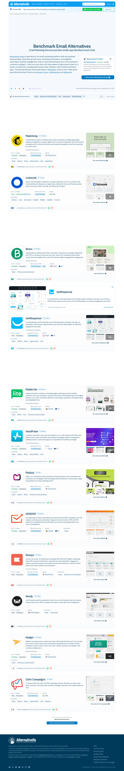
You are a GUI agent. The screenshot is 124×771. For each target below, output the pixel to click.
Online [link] (36, 96)
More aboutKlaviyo (99, 579)
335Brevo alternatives (31, 260)
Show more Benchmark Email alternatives (62, 723)
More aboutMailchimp (99, 160)
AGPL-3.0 (27, 194)
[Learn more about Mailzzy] (17, 477)
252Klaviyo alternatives (31, 569)
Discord (60, 755)
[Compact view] (103, 96)
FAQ (95, 746)
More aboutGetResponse (99, 343)
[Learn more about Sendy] (17, 601)
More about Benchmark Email (97, 77)
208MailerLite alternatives (32, 403)
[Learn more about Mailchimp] (17, 140)
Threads (16, 757)
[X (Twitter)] (13, 767)
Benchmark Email (17, 56)
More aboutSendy (99, 621)
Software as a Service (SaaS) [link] (48, 96)
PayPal (78, 757)
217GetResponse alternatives (33, 330)
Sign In (109, 4)
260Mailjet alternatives (31, 651)
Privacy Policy (99, 751)
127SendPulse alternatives (32, 443)
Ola (21, 748)
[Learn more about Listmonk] (17, 182)
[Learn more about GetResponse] (17, 323)
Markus (27, 748)
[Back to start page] (20, 4)
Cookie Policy (98, 754)
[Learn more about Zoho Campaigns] (17, 684)
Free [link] (59, 96)
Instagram (22, 757)
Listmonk (39, 72)
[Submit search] (84, 4)
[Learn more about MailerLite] (17, 394)
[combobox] (93, 4)
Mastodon (85, 755)
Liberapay (71, 757)
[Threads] (23, 767)
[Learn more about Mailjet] (17, 642)
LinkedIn (29, 757)
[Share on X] (15, 88)
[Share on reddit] (19, 88)
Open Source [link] (66, 96)
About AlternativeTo (101, 757)
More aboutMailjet (99, 662)
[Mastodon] (16, 767)
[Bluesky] (19, 767)
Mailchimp (52, 69)
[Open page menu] (113, 4)
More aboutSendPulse (99, 456)
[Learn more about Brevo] (17, 253)
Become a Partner (100, 760)
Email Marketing (35, 155)
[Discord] (9, 767)
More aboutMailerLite (99, 414)
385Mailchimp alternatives (32, 149)
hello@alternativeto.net (46, 755)
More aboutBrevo (99, 273)
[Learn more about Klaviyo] (17, 560)
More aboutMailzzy (99, 497)
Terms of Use (99, 749)
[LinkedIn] (29, 767)
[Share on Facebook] (11, 88)
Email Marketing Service (90, 62)
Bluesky (11, 757)
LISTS (65, 4)
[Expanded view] (101, 96)
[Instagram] (26, 767)
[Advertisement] (62, 28)
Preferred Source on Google (104, 762)
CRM (44, 266)
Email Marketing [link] (76, 96)
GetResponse (54, 72)
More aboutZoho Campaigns (99, 704)
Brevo (46, 72)
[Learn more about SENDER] (17, 518)
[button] (42, 135)
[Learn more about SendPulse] (17, 436)
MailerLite (68, 72)
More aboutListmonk (99, 202)
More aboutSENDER (99, 538)
